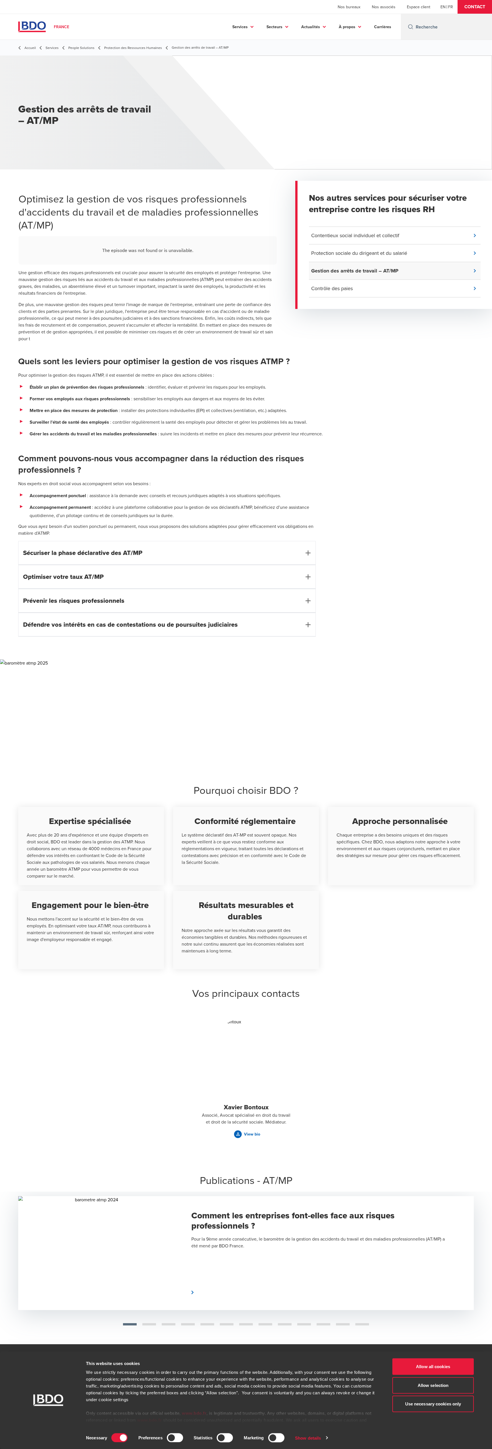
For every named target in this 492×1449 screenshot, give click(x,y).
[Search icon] (410, 27)
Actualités (310, 27)
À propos (347, 27)
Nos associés (383, 7)
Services (240, 27)
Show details (308, 1437)
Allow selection (433, 1385)
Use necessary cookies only (433, 1403)
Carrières (382, 27)
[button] (475, 7)
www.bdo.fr (194, 1413)
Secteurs (274, 27)
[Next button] (477, 1251)
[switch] (175, 1437)
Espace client (418, 7)
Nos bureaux (349, 7)
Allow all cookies (433, 1366)
